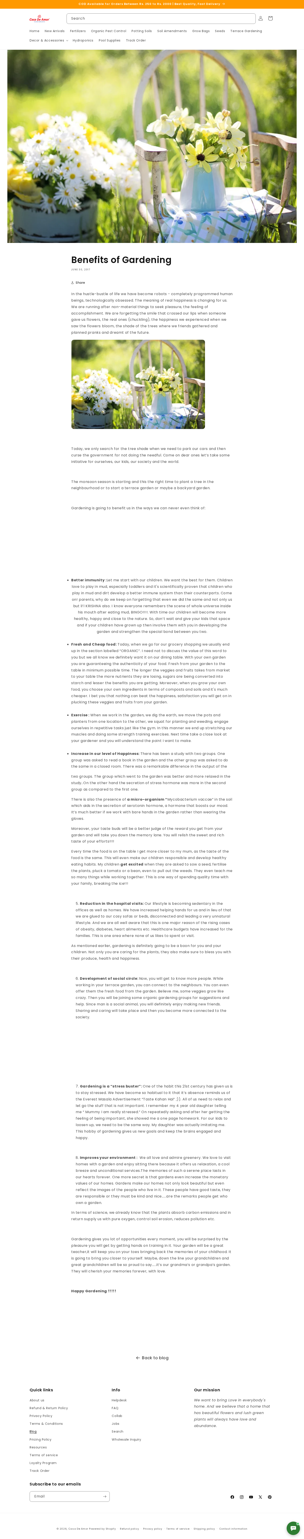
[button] (48, 40)
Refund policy (129, 1529)
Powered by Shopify (102, 1529)
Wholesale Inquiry (126, 1439)
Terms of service (44, 1455)
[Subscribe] (104, 1496)
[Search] (250, 18)
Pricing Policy (40, 1439)
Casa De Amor (78, 1529)
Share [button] (80, 282)
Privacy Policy (41, 1416)
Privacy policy (152, 1529)
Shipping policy (204, 1529)
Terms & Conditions (46, 1423)
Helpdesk (119, 1400)
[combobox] (161, 19)
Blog (33, 1431)
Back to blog (155, 1358)
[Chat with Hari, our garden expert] (293, 1528)
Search (118, 1431)
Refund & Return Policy (49, 1408)
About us (37, 1400)
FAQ (115, 1408)
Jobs (115, 1423)
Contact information (233, 1529)
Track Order (40, 1471)
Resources (38, 1447)
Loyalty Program (43, 1463)
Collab (117, 1416)
